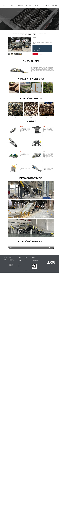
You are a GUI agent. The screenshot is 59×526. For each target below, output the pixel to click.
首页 (4, 5)
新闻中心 (45, 5)
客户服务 (54, 5)
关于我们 (37, 5)
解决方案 (20, 5)
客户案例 (28, 5)
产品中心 (11, 5)
